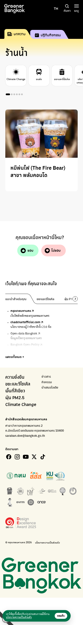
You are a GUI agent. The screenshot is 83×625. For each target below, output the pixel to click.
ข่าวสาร (46, 376)
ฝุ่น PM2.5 (14, 398)
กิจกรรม (47, 382)
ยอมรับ (61, 616)
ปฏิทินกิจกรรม (51, 34)
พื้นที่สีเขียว (15, 391)
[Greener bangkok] (14, 8)
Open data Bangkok (23, 333)
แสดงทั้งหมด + (14, 357)
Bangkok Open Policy (24, 344)
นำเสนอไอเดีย (50, 387)
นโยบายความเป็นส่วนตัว (47, 542)
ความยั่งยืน (14, 377)
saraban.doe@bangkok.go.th (25, 435)
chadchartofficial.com (25, 322)
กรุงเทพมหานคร (20, 310)
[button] (73, 298)
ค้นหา (67, 10)
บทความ (20, 33)
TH (56, 8)
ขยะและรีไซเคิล (17, 384)
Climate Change (20, 405)
